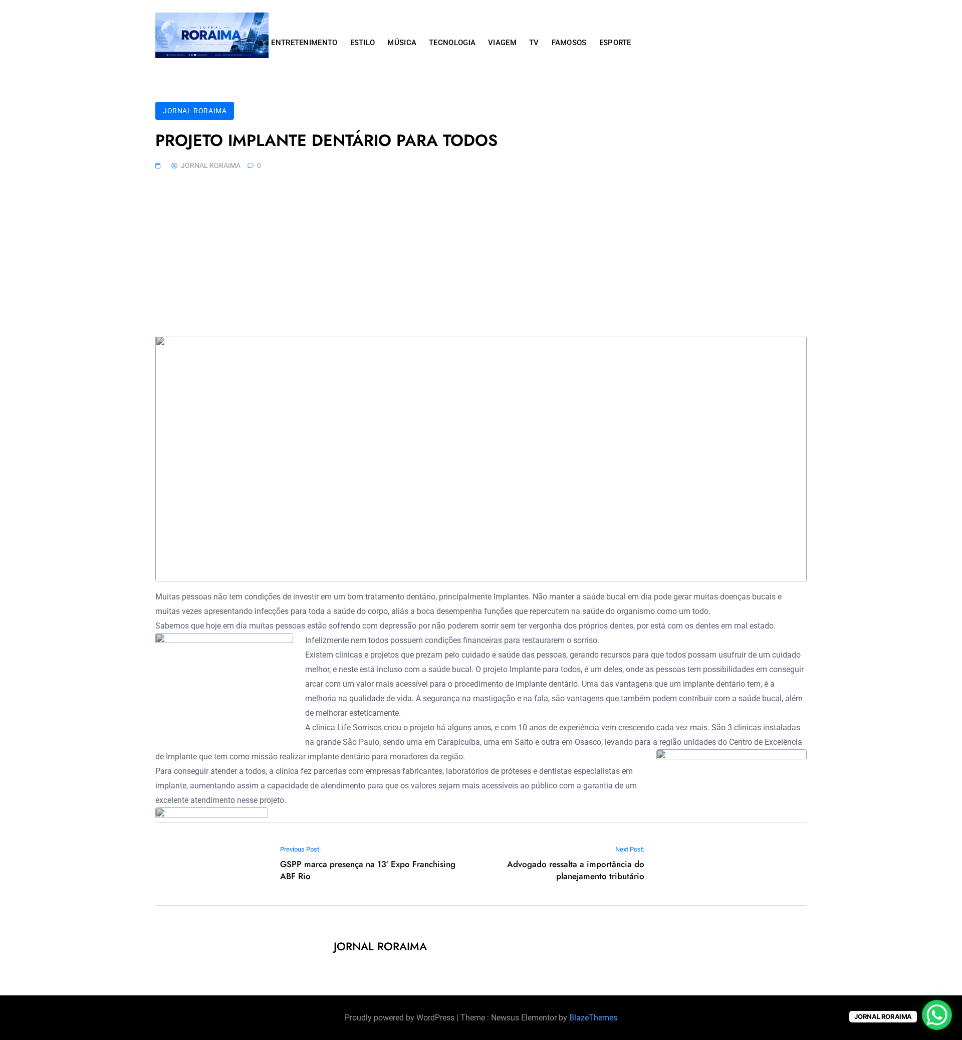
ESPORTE (615, 42)
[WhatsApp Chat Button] (937, 1015)
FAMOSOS (569, 42)
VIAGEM (502, 42)
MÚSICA (401, 42)
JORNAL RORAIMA (194, 111)
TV (534, 42)
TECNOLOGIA (452, 42)
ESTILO (362, 42)
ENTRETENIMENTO (304, 42)
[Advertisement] (481, 260)
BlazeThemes (593, 1017)
